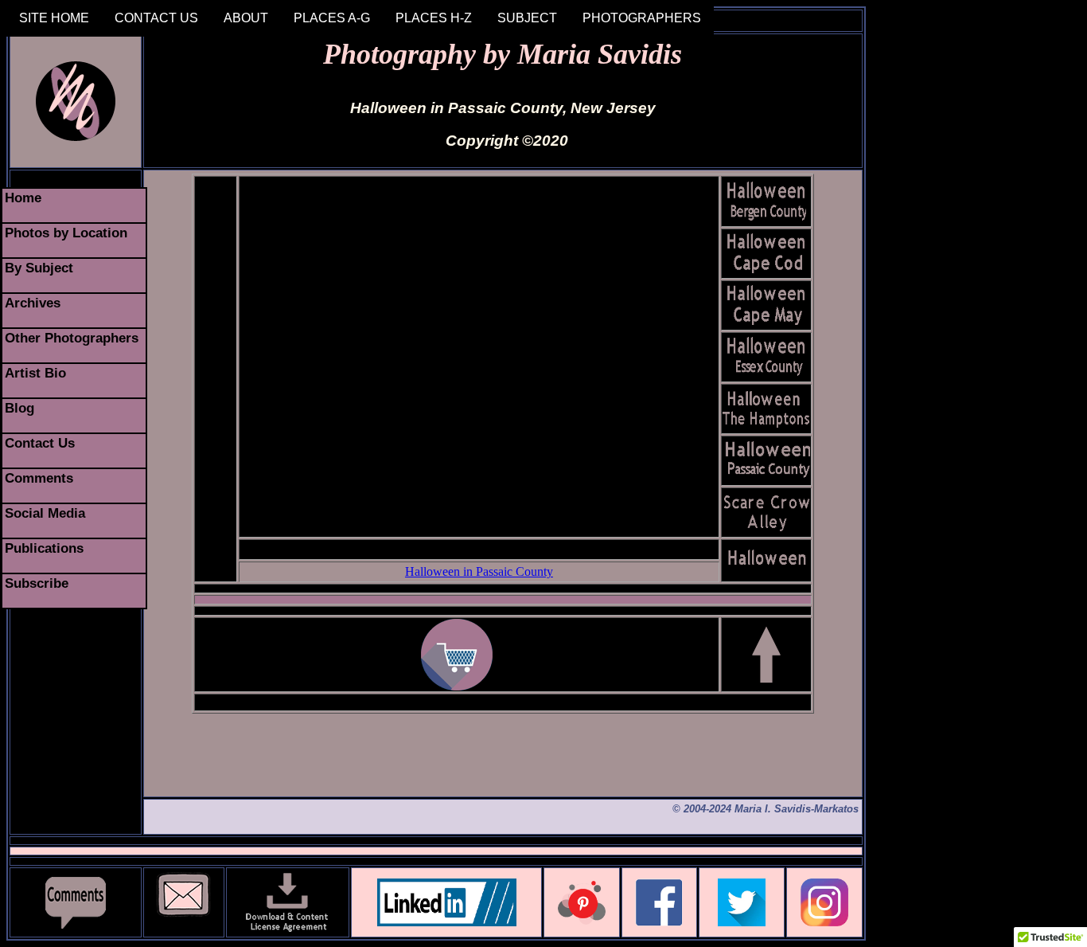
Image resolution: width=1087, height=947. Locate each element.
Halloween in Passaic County (479, 571)
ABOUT (246, 18)
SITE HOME (54, 18)
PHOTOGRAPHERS (641, 18)
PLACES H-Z (433, 18)
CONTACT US (156, 18)
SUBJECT (527, 18)
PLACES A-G (332, 18)
